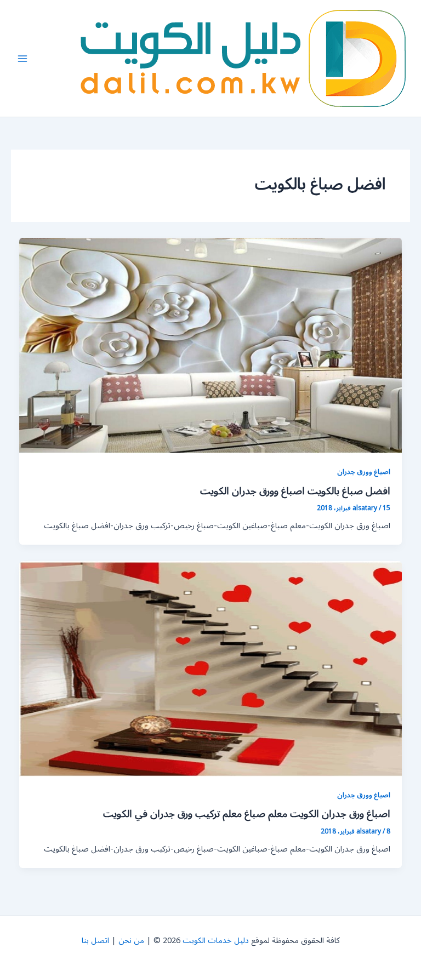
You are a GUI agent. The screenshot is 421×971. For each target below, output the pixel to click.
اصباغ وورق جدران (363, 471)
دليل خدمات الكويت (216, 940)
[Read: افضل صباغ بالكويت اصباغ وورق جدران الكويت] (210, 345)
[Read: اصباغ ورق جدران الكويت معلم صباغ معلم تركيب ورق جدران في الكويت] (210, 668)
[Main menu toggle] (22, 58)
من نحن (131, 940)
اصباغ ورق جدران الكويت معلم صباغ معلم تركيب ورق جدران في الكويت (246, 813)
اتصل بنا (95, 940)
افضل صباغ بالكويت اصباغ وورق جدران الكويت (295, 491)
